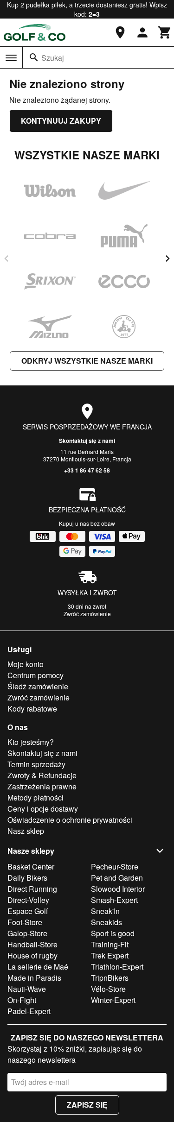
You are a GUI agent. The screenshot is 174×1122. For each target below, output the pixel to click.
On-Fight (21, 1000)
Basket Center (30, 866)
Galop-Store (27, 933)
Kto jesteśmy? (30, 742)
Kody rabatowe (32, 708)
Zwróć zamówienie (87, 614)
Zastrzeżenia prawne (42, 786)
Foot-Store (24, 922)
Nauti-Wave (26, 988)
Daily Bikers (27, 877)
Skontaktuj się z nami (87, 440)
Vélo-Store (108, 988)
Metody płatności (35, 797)
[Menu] (11, 58)
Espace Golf (27, 911)
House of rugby (32, 955)
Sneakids (106, 922)
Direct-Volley (28, 900)
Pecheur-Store (114, 866)
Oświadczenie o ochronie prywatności (69, 819)
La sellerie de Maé (37, 966)
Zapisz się (87, 1104)
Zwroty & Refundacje (42, 775)
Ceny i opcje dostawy (42, 808)
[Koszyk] (164, 32)
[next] (167, 258)
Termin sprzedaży (36, 764)
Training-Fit (110, 944)
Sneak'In (105, 911)
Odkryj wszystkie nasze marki (87, 360)
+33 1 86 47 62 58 (87, 470)
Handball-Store (32, 944)
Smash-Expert (114, 900)
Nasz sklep (25, 831)
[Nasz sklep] (120, 32)
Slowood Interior (118, 888)
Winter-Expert (113, 1000)
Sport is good (113, 933)
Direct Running (32, 888)
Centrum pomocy (35, 675)
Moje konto (25, 664)
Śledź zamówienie (37, 686)
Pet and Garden (117, 877)
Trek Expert (110, 955)
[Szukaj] (33, 57)
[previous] (6, 258)
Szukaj (52, 57)
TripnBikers (110, 977)
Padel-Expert (29, 1011)
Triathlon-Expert (117, 966)
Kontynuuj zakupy (61, 120)
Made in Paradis (34, 977)
